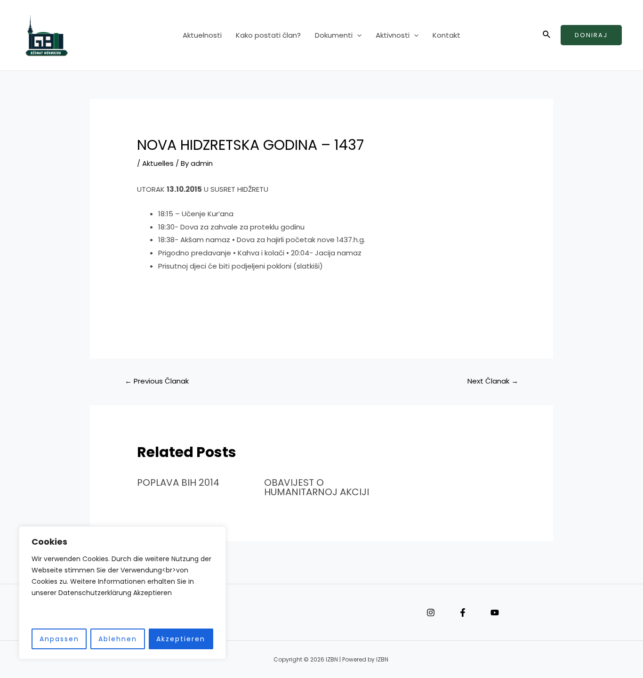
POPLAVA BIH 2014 (178, 482)
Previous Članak (157, 381)
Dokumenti (334, 35)
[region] (122, 593)
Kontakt (446, 35)
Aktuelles (158, 163)
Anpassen (59, 639)
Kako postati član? (268, 35)
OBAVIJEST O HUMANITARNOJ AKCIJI (316, 487)
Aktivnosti (393, 35)
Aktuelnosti (202, 35)
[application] (357, 35)
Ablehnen (117, 639)
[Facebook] (462, 612)
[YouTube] (494, 612)
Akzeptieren (180, 639)
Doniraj (591, 35)
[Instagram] (430, 612)
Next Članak (492, 381)
